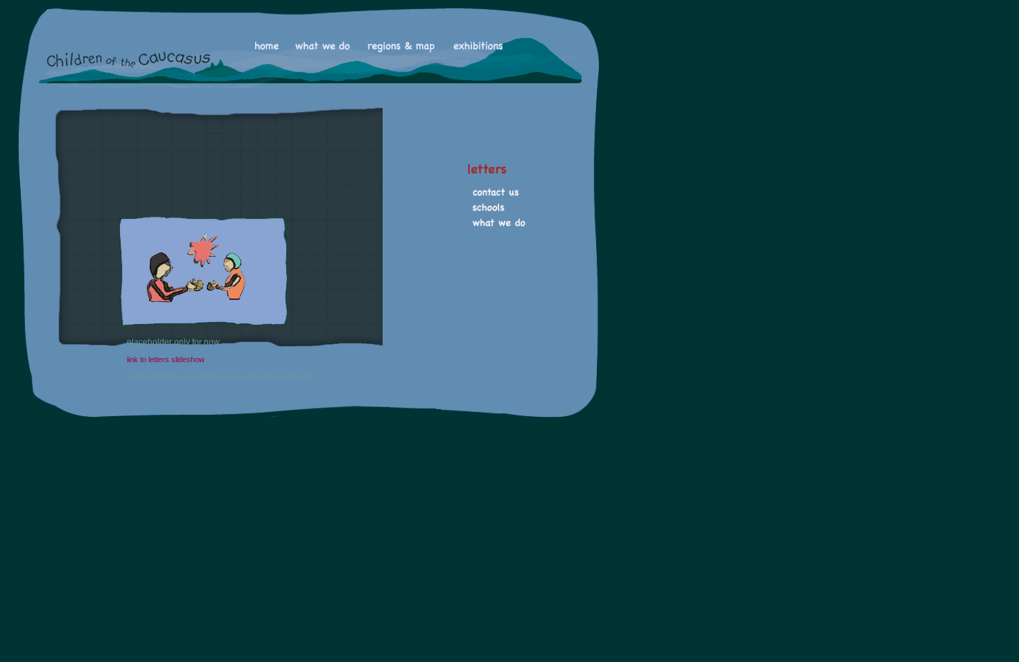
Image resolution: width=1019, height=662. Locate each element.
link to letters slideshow (165, 359)
